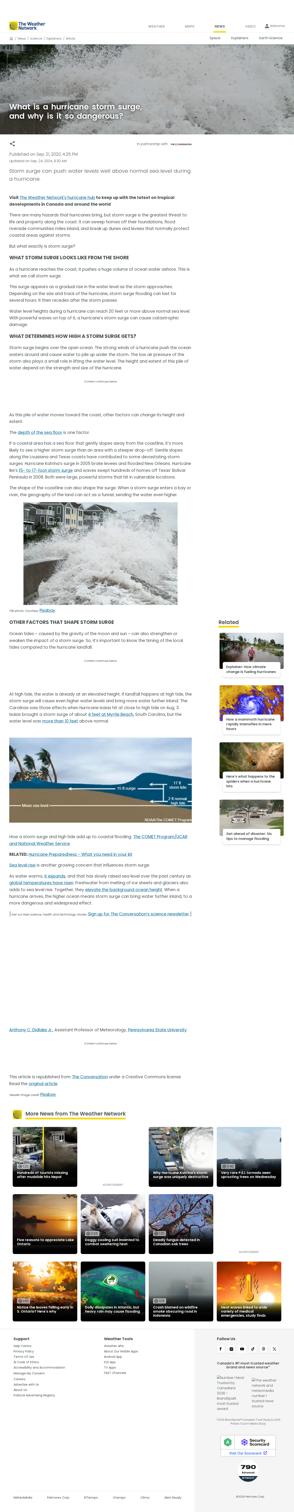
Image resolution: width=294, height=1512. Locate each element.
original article (43, 1084)
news (22, 38)
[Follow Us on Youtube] (242, 1349)
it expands (54, 876)
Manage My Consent (29, 1373)
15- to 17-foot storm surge (46, 470)
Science (36, 38)
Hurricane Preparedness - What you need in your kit (80, 854)
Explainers (54, 38)
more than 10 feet (60, 721)
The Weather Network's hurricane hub (57, 197)
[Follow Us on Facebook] (220, 1349)
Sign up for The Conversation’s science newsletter (138, 914)
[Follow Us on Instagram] (231, 1349)
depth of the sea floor (40, 432)
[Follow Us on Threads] (263, 1349)
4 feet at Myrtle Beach (110, 714)
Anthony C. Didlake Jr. (31, 1030)
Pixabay (47, 610)
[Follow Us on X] (274, 1349)
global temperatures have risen (41, 883)
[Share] (12, 144)
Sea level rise (22, 865)
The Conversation (90, 1077)
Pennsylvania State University (157, 1030)
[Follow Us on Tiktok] (253, 1349)
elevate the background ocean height (123, 890)
